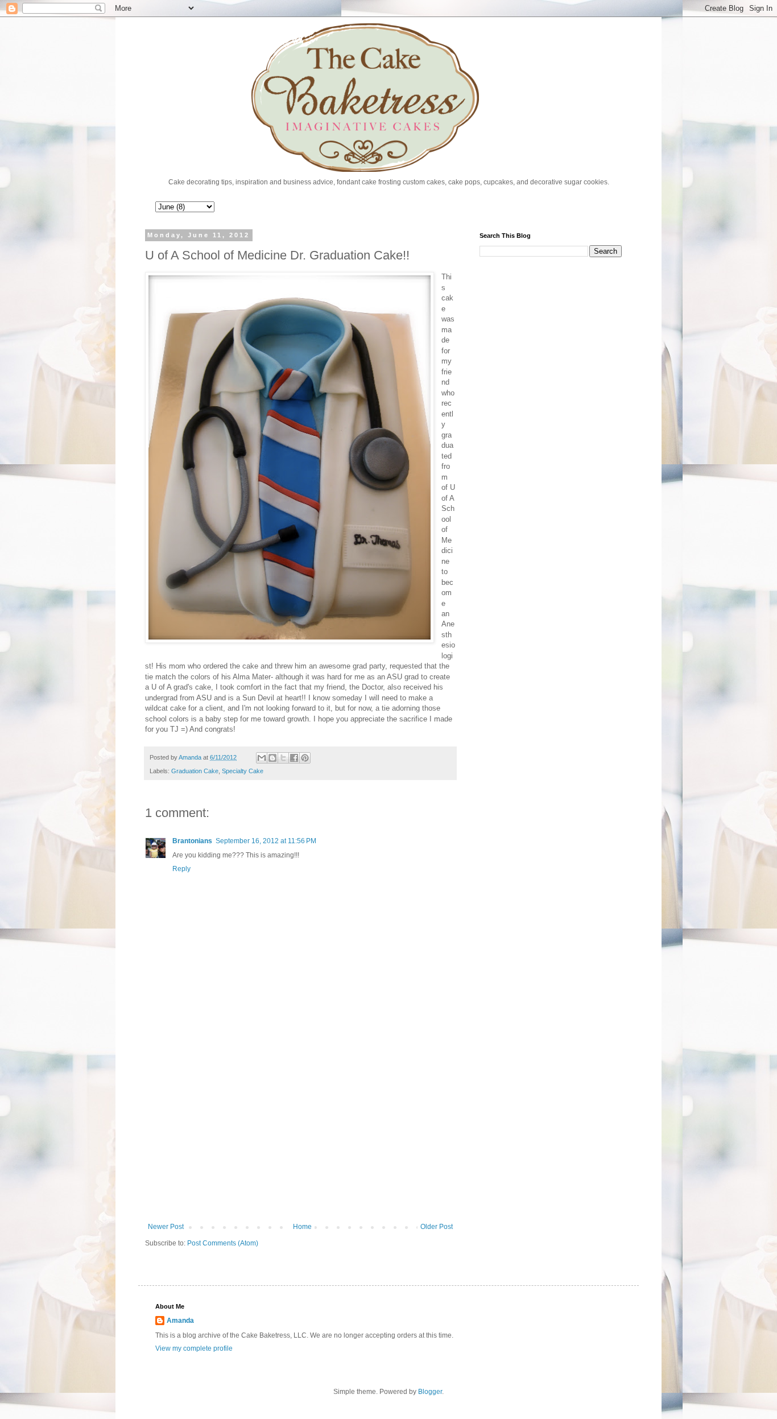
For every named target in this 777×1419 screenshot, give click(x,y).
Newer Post (166, 1227)
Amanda (180, 1321)
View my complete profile (194, 1348)
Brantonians (192, 841)
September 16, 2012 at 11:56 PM (266, 841)
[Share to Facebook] (294, 758)
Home (302, 1227)
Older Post (436, 1227)
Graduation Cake (194, 771)
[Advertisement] (300, 1128)
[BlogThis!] (272, 758)
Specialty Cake (242, 771)
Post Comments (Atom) (222, 1243)
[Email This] (261, 758)
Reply (181, 869)
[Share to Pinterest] (305, 758)
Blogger (430, 1392)
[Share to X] (283, 758)
